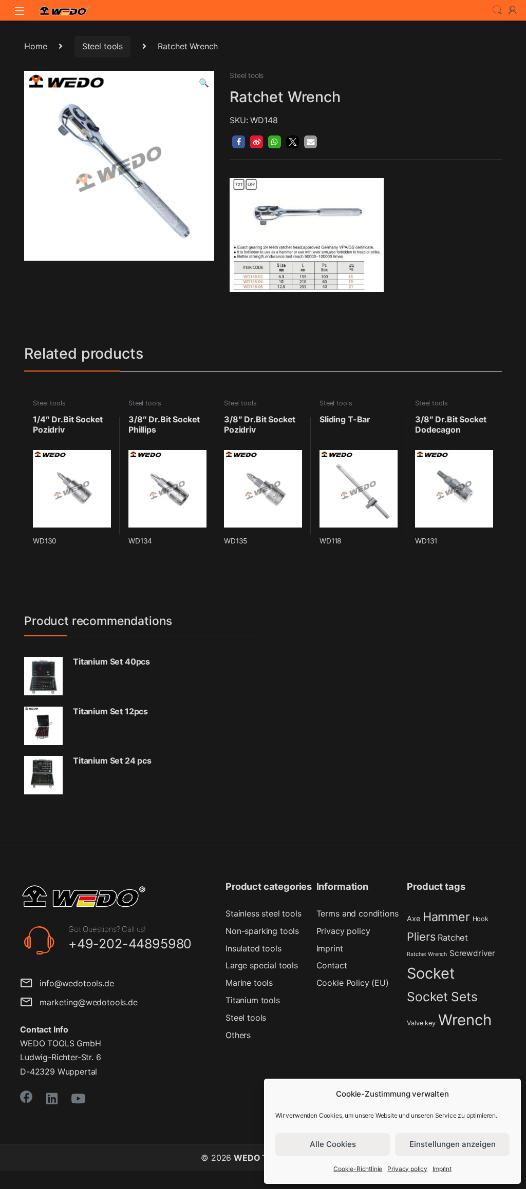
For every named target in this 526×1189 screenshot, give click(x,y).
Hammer (446, 916)
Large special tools (262, 965)
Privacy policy (407, 1169)
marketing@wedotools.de (85, 1002)
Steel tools (102, 46)
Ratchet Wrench (427, 954)
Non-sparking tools (262, 931)
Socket (431, 973)
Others (238, 1035)
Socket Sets (442, 996)
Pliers (421, 936)
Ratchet (453, 937)
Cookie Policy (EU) (352, 983)
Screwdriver (472, 953)
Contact (331, 965)
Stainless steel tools (264, 913)
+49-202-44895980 (130, 943)
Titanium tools (253, 1000)
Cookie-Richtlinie (357, 1169)
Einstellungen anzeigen (452, 1144)
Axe (413, 918)
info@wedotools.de (73, 983)
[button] (204, 83)
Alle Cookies (333, 1144)
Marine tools (249, 983)
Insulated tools (253, 948)
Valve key (421, 1023)
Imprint (442, 1169)
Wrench (465, 1020)
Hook (481, 919)
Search (497, 10)
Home (35, 46)
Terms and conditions (357, 913)
